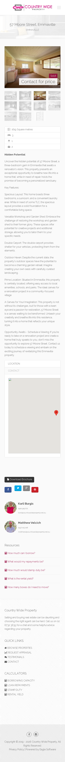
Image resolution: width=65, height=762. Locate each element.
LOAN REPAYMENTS (18, 685)
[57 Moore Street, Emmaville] (32, 67)
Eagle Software (48, 749)
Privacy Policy (16, 749)
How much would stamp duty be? (26, 570)
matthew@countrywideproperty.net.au (34, 532)
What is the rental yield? (20, 578)
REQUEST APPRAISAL (19, 652)
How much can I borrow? (21, 553)
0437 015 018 (23, 528)
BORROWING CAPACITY (21, 680)
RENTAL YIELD (15, 694)
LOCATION (14, 363)
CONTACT (13, 370)
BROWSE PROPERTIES (19, 647)
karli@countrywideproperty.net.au (32, 513)
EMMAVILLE (32, 29)
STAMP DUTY (14, 689)
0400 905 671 (23, 508)
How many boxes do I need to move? (28, 587)
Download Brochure (20, 479)
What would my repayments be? (25, 561)
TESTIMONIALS (15, 657)
